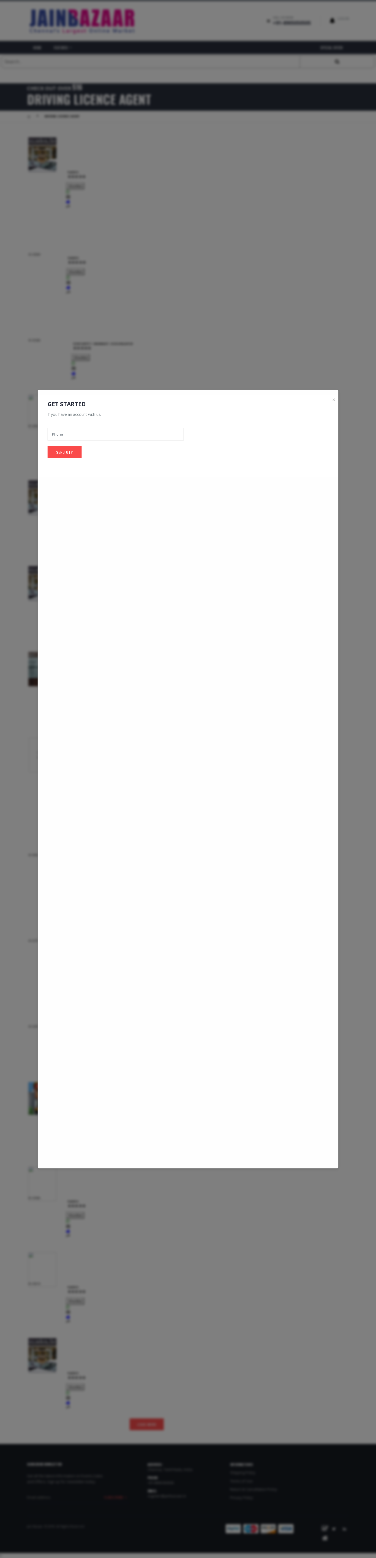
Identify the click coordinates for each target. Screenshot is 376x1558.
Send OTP (64, 452)
